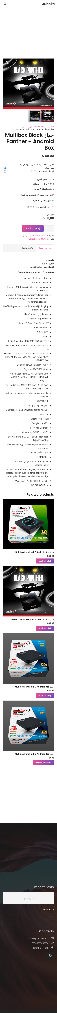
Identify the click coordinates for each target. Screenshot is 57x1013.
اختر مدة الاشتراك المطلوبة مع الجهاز (37, 194)
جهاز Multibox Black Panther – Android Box (32, 619)
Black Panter (34, 239)
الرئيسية (50, 126)
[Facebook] (50, 955)
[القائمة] (11, 4)
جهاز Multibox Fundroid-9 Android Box (34, 686)
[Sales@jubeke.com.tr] (51, 938)
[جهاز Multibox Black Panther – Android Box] (28, 567)
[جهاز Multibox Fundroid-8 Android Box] (28, 500)
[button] (7, 63)
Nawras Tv (48, 909)
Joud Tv (50, 919)
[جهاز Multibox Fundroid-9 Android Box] (28, 635)
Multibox (45, 239)
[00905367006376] (51, 943)
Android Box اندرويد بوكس (33, 126)
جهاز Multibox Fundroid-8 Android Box (34, 552)
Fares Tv (49, 916)
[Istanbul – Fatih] (51, 948)
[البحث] (5, 4)
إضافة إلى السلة (33, 228)
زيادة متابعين (48, 912)
